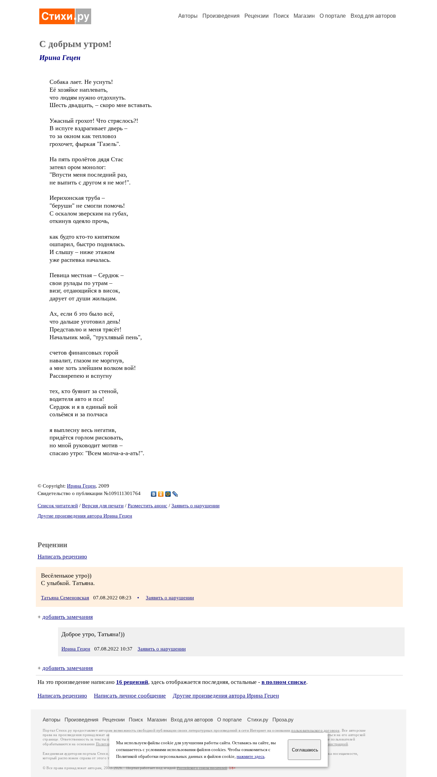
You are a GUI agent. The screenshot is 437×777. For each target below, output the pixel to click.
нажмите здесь (251, 756)
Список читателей (58, 505)
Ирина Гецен (60, 58)
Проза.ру (283, 719)
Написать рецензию (62, 556)
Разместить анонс (147, 505)
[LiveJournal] (175, 494)
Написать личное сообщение (130, 695)
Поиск (281, 16)
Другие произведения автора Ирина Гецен (85, 516)
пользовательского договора (315, 730)
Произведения (221, 16)
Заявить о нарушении (195, 505)
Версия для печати (103, 505)
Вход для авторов (373, 16)
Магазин (304, 16)
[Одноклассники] (161, 494)
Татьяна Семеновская (65, 597)
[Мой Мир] (168, 494)
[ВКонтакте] (153, 494)
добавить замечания (67, 617)
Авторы (188, 16)
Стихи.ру (257, 719)
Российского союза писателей (202, 768)
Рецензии (256, 16)
